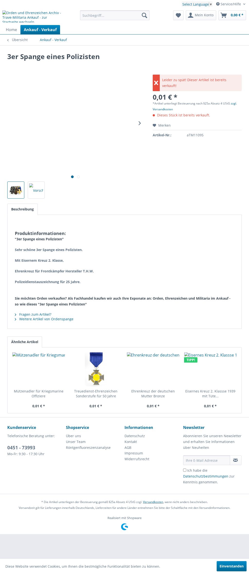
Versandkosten (153, 502)
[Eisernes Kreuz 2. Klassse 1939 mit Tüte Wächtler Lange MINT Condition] (210, 369)
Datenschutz (134, 436)
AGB (127, 447)
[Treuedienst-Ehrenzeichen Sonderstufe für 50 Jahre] (96, 369)
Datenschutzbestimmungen (205, 476)
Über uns (73, 436)
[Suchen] (144, 15)
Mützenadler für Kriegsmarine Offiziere (38, 393)
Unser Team (76, 441)
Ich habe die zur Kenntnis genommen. (209, 476)
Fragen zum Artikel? (34, 314)
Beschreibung (22, 209)
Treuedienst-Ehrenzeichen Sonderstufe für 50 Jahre (95, 393)
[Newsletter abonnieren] (235, 460)
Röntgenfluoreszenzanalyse (88, 447)
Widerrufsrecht (136, 459)
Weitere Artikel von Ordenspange (45, 319)
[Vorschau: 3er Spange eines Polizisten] (15, 190)
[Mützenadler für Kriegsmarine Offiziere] (38, 369)
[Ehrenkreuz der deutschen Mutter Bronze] (153, 369)
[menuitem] (115, 15)
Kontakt (130, 441)
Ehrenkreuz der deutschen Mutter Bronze (153, 393)
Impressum (133, 453)
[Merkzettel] (178, 15)
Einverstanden (232, 566)
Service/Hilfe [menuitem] (231, 4)
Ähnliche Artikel (24, 341)
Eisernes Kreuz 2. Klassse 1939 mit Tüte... (210, 393)
